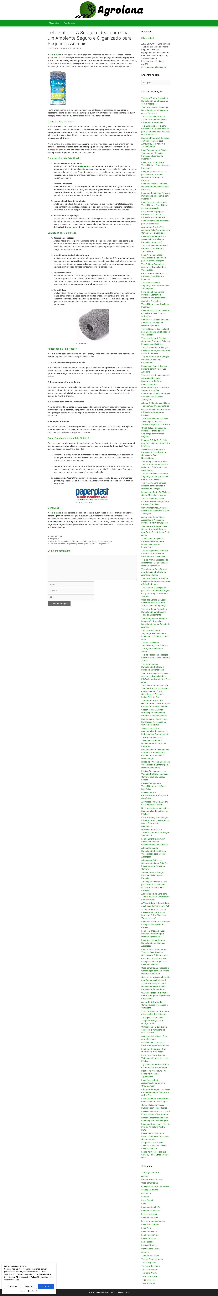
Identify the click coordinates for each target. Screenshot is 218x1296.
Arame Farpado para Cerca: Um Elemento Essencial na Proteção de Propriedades (154, 986)
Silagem (145, 1252)
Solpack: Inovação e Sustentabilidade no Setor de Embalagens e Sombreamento (155, 731)
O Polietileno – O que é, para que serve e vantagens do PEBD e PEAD (154, 1030)
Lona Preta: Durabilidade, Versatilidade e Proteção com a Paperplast (155, 165)
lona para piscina (149, 1214)
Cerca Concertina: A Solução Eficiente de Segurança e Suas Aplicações (155, 511)
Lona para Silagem (149, 1217)
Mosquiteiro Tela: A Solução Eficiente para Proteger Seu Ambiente (154, 369)
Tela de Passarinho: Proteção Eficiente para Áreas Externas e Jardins (155, 658)
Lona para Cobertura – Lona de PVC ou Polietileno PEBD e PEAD (155, 1127)
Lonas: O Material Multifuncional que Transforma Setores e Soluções (155, 387)
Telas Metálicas (56, 536)
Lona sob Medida (149, 1231)
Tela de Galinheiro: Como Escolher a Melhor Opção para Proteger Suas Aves (155, 501)
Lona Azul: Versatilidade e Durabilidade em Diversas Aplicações (153, 943)
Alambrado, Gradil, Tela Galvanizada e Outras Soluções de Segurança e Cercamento (155, 703)
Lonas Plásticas (148, 1238)
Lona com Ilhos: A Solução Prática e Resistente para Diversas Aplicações (153, 934)
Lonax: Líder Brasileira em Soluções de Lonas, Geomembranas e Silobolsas (154, 842)
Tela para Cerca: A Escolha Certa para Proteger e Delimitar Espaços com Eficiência (155, 341)
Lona (143, 1204)
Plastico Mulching (149, 1245)
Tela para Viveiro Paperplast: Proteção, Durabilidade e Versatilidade (154, 248)
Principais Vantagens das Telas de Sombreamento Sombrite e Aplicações (155, 1092)
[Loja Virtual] (147, 38)
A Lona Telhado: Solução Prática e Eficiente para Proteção (152, 875)
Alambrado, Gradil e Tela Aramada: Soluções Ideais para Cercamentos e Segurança (155, 230)
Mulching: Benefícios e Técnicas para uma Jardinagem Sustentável (155, 832)
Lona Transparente (150, 1235)
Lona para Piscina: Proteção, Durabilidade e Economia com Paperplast (155, 187)
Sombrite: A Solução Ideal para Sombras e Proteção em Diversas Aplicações (155, 323)
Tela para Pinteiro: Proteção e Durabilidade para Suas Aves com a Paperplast (154, 110)
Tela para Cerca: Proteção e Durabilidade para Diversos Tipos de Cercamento (154, 612)
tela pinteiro (54, 539)
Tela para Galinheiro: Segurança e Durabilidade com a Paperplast (155, 286)
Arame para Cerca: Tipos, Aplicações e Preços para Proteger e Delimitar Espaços (154, 520)
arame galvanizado (150, 1172)
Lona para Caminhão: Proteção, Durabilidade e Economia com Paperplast (155, 196)
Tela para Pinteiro (149, 1269)
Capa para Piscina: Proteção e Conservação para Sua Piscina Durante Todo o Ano (155, 971)
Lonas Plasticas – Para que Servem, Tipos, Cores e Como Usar (154, 1155)
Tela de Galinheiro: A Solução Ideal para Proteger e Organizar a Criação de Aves (155, 350)
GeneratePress (123, 1292)
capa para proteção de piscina (155, 1186)
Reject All (29, 1286)
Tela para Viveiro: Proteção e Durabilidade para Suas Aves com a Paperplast (154, 101)
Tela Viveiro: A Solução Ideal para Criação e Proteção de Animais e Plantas (154, 572)
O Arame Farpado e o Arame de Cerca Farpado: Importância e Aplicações (155, 996)
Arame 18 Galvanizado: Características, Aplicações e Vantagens (154, 1005)
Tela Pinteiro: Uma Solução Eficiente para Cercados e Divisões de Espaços (153, 486)
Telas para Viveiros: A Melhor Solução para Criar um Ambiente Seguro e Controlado (155, 421)
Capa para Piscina (149, 1183)
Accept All (46, 1286)
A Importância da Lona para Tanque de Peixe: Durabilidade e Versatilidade (155, 897)
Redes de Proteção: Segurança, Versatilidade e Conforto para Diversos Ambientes (155, 765)
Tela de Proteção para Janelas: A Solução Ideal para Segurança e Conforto (155, 378)
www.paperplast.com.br (156, 67)
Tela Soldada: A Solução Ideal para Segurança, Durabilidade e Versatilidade (155, 332)
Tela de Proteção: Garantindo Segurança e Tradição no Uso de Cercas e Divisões (154, 476)
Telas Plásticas (148, 1283)
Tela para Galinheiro (150, 1266)
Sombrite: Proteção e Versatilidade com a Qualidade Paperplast (155, 304)
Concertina (146, 1193)
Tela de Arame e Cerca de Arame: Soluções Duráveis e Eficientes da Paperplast (154, 119)
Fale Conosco (69, 23)
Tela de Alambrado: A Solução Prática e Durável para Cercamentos (155, 360)
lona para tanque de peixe (153, 1221)
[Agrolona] (109, 10)
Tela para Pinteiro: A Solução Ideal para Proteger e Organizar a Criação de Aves (80, 544)
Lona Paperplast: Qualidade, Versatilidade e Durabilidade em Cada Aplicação (154, 205)
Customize (12, 1286)
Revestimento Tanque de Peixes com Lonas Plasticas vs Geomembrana (155, 1136)
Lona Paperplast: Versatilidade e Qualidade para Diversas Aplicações (155, 313)
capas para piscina (149, 1190)
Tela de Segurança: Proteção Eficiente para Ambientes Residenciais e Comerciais (154, 554)
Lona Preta (146, 1228)
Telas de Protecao (149, 1276)
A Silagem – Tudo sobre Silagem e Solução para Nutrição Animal (152, 1021)
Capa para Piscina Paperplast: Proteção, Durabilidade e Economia (155, 276)
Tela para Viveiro (149, 1273)
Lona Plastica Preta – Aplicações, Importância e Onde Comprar (153, 1083)
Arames (144, 1176)
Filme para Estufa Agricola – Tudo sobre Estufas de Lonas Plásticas (154, 1058)
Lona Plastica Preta (150, 1224)
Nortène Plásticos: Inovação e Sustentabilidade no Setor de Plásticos (155, 811)
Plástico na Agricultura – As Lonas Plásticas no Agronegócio (153, 1074)
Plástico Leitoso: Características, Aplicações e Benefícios (154, 795)
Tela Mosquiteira (148, 1262)
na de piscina (147, 1242)
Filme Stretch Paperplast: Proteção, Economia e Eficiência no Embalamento (153, 214)
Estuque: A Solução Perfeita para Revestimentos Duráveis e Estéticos (155, 443)
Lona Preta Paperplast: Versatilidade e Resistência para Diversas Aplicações (153, 258)
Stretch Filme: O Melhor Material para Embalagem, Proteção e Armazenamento (154, 713)
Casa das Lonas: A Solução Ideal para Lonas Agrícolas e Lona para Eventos (154, 961)
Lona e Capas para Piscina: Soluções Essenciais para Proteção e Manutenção (153, 239)
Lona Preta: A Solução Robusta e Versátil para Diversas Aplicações (155, 397)
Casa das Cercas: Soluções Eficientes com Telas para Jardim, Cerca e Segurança (81, 541)
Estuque (145, 1197)
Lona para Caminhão (150, 1207)
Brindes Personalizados (152, 1179)
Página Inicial (54, 23)
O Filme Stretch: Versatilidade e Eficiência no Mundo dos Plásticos (155, 412)
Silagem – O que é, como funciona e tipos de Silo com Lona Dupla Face (154, 1145)
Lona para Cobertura (150, 1210)
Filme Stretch (147, 1200)
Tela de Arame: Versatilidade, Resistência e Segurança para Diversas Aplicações (154, 563)
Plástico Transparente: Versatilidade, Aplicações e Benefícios (153, 786)
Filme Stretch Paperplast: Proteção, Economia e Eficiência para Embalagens (153, 295)
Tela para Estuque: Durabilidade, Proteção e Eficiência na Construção (152, 667)
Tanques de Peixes (150, 1256)
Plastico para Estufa (150, 1249)
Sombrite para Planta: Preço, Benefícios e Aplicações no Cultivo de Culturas (154, 722)
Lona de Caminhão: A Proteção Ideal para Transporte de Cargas (155, 924)
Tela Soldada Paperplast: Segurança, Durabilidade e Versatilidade (153, 267)
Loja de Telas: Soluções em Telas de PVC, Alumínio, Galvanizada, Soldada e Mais (154, 952)
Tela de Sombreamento (152, 1259)
